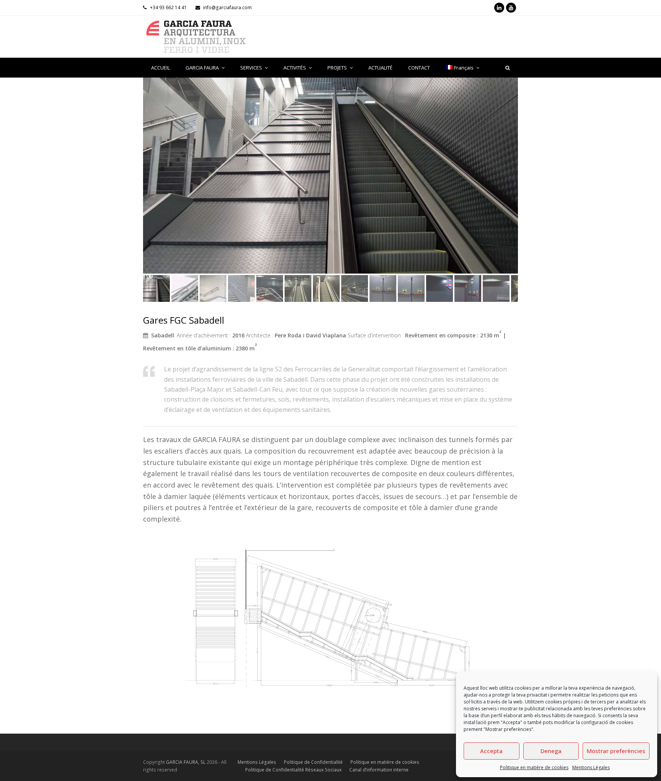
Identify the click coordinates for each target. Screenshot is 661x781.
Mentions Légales (591, 767)
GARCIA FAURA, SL (185, 762)
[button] (149, 181)
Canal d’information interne (379, 769)
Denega (551, 751)
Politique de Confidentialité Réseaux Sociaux (293, 769)
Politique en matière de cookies (534, 767)
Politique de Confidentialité (313, 762)
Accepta (491, 751)
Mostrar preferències (616, 751)
